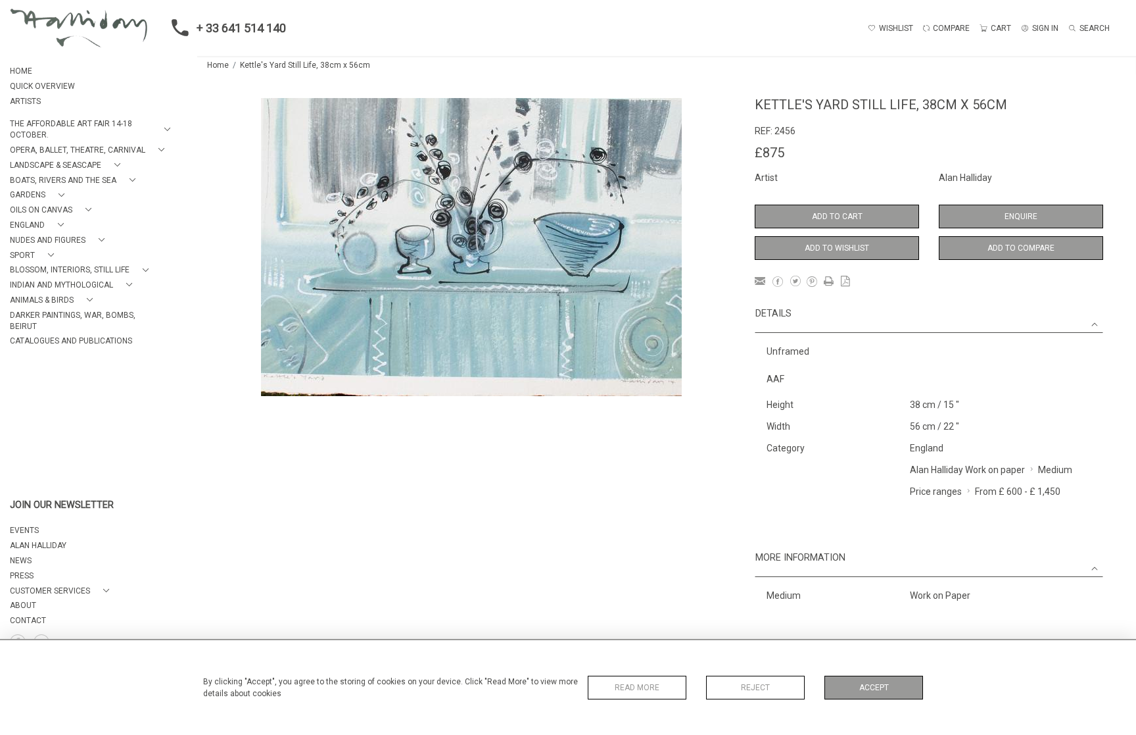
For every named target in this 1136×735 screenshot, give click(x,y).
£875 (769, 152)
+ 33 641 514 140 (241, 28)
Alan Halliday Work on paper (967, 470)
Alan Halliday (965, 177)
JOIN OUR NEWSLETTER (62, 505)
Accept (874, 687)
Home (218, 65)
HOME (21, 71)
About (23, 605)
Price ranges (936, 491)
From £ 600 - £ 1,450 (1017, 491)
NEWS (21, 560)
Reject (755, 687)
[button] (93, 129)
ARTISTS (25, 101)
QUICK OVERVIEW (42, 86)
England (926, 448)
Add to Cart (837, 216)
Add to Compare (1020, 248)
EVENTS (24, 530)
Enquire (1021, 216)
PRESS (22, 575)
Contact (28, 620)
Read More (637, 687)
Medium (1055, 470)
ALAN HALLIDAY (38, 545)
